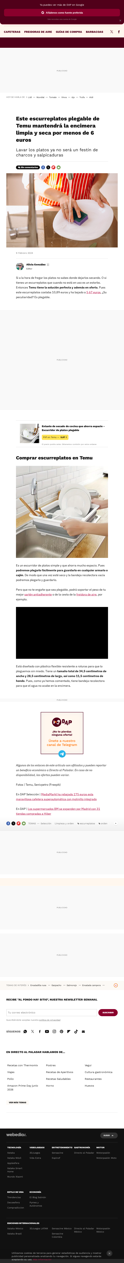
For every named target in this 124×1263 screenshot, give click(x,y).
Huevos (89, 1085)
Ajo (73, 97)
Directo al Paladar (84, 1152)
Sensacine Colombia (57, 1235)
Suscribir (108, 1012)
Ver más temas (17, 1102)
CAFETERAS (12, 31)
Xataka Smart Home (14, 1170)
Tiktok (76, 1031)
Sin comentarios (29, 167)
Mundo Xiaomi (15, 1176)
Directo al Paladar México (84, 1230)
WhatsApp (25, 1031)
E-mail (59, 167)
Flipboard (53, 167)
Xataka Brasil (14, 1233)
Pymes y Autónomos (36, 1204)
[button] (37, 265)
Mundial (40, 97)
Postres (51, 1065)
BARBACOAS (94, 31)
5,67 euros (93, 292)
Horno (50, 1085)
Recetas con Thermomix (22, 1065)
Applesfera (13, 1163)
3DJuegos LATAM (39, 1228)
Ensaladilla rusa (38, 985)
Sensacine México (62, 1228)
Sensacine (57, 1152)
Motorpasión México (103, 1230)
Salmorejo (72, 985)
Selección (46, 823)
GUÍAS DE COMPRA (69, 31)
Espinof (56, 1158)
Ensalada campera (91, 985)
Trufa (82, 97)
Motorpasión (103, 1152)
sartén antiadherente (38, 594)
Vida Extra (35, 1158)
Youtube (47, 1031)
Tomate (53, 97)
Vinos (64, 97)
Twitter (112, 32)
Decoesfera (13, 1202)
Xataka (11, 1152)
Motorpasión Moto (106, 1158)
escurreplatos (87, 823)
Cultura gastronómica (98, 1072)
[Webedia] (16, 1134)
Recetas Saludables (58, 1078)
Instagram (54, 1031)
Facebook (119, 32)
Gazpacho (57, 985)
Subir (106, 1135)
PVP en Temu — (55, 437)
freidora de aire (86, 594)
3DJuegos (35, 1152)
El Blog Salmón (38, 1197)
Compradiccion (15, 1207)
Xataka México (15, 1228)
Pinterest (61, 1031)
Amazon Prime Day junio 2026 (22, 1087)
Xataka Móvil (14, 1158)
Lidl (30, 97)
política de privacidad (49, 1020)
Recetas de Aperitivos (59, 1072)
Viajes (10, 1072)
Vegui (88, 1065)
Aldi (91, 97)
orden (104, 823)
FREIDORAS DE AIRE (38, 31)
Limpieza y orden (64, 823)
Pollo (10, 1078)
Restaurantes (93, 1078)
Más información (42, 1259)
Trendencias (14, 1197)
